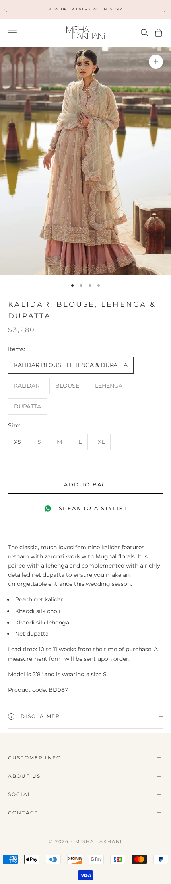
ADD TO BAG (85, 484)
